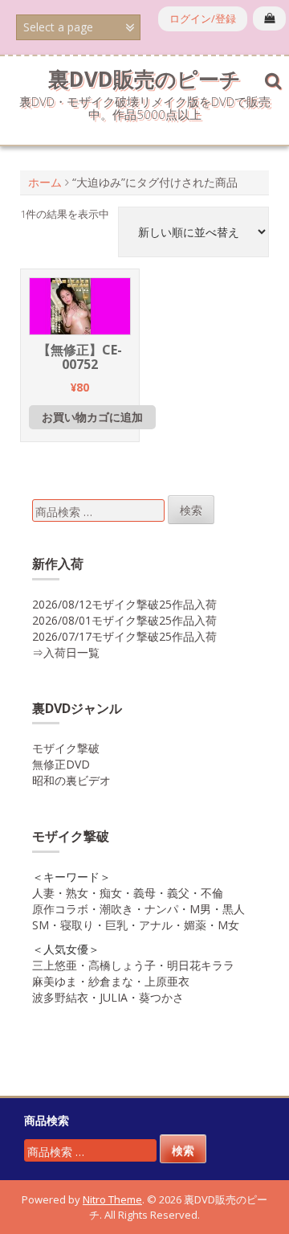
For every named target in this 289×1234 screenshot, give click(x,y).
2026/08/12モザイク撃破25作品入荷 (124, 604)
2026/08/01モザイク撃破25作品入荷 (124, 620)
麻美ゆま (54, 981)
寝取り (77, 925)
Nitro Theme (112, 1199)
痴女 (111, 892)
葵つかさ (161, 997)
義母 (144, 892)
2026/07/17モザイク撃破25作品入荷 (124, 636)
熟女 (77, 892)
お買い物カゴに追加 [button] (92, 416)
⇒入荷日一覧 (66, 652)
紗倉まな (110, 981)
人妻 (43, 892)
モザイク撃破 (66, 748)
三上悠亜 (54, 965)
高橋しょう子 (122, 965)
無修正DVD (61, 764)
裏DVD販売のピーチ (144, 78)
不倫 (212, 892)
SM (40, 925)
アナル (156, 925)
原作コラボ (60, 908)
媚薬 (195, 925)
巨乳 (116, 925)
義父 (178, 892)
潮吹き (116, 908)
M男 (200, 908)
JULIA (114, 997)
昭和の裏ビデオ (71, 780)
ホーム (45, 182)
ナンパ (161, 908)
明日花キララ (200, 965)
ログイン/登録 (202, 18)
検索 (191, 510)
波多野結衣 (60, 997)
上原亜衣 (166, 981)
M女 (228, 925)
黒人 (233, 908)
